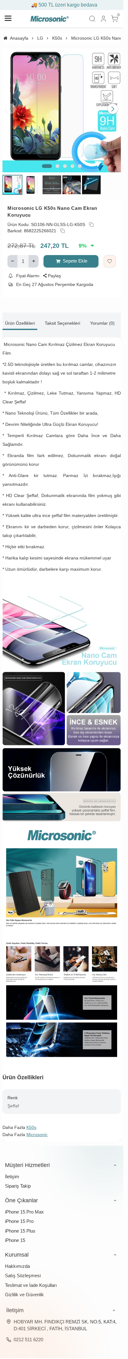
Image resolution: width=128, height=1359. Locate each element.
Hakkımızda (17, 1261)
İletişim (12, 1171)
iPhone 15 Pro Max (24, 1207)
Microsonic (37, 1129)
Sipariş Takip (18, 1181)
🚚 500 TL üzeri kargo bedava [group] (62, 4)
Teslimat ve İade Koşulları (31, 1280)
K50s (31, 1122)
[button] (47, 161)
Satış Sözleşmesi (23, 1270)
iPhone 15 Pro (19, 1216)
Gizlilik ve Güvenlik (24, 1290)
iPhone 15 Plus (20, 1226)
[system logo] (49, 18)
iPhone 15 (15, 1235)
